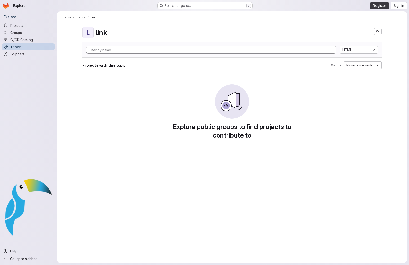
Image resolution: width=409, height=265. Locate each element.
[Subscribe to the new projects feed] (378, 31)
